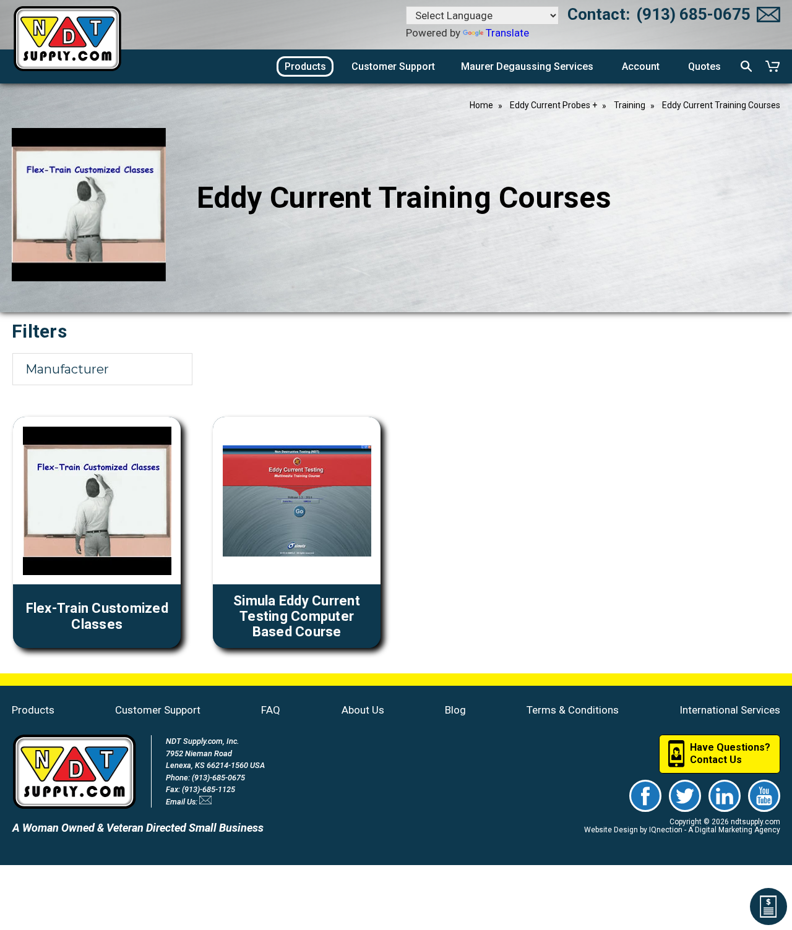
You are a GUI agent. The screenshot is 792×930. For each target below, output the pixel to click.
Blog (455, 710)
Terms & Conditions (573, 710)
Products (33, 710)
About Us (363, 710)
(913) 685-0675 (693, 14)
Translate (507, 33)
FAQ (270, 710)
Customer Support (157, 710)
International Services (729, 710)
